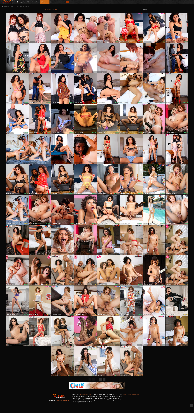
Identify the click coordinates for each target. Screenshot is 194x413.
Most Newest (174, 6)
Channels (30, 2)
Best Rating (180, 6)
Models (44, 2)
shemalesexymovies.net (62, 400)
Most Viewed (188, 6)
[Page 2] (100, 379)
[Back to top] (191, 405)
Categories (22, 2)
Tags (37, 2)
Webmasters (125, 397)
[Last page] (104, 379)
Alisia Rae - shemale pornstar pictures (131, 394)
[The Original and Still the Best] (97, 388)
